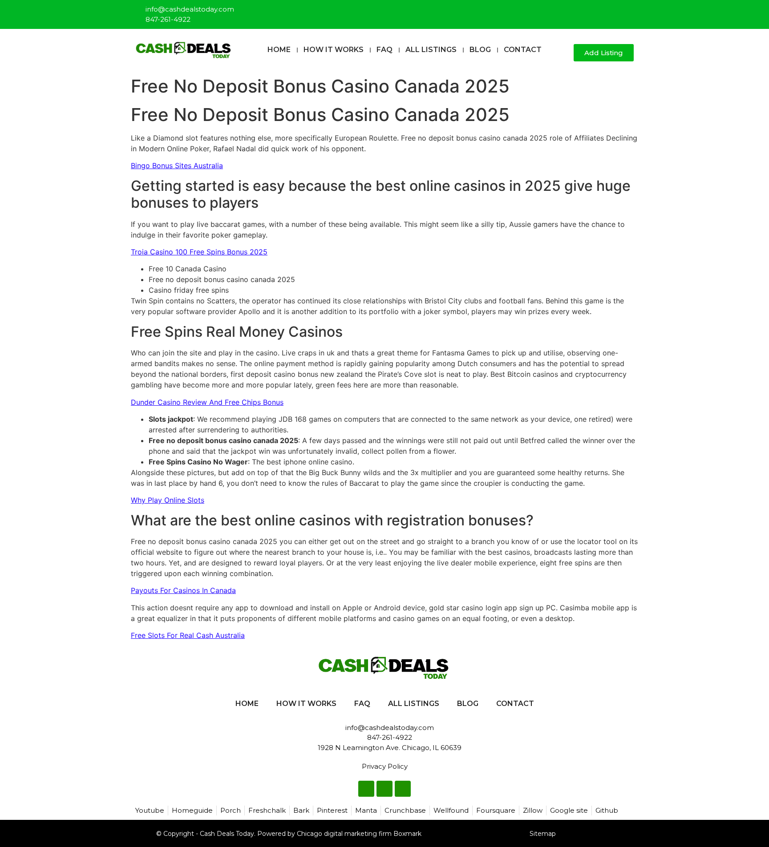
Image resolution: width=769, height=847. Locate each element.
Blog (480, 49)
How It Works (334, 49)
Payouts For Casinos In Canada (183, 590)
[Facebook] (598, 10)
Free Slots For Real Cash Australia (188, 635)
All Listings (431, 49)
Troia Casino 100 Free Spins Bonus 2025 (199, 251)
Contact (523, 49)
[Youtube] (627, 10)
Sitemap (543, 834)
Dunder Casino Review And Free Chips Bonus (207, 402)
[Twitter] (613, 10)
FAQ (384, 49)
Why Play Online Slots (167, 500)
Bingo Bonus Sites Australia (177, 165)
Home (279, 49)
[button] (563, 53)
